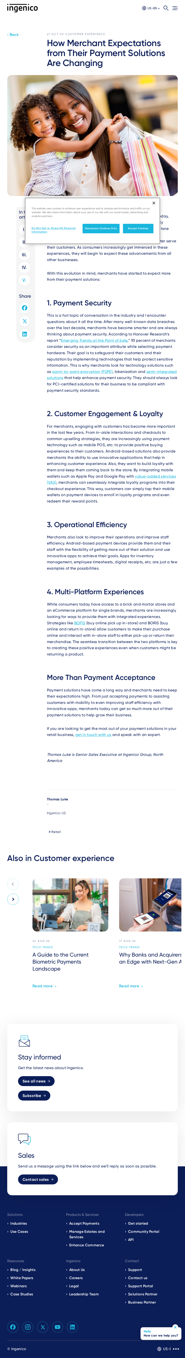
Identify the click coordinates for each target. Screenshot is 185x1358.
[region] (92, 221)
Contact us (137, 1278)
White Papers (21, 1278)
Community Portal (143, 1231)
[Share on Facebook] (24, 308)
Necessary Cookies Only (101, 228)
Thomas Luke (57, 799)
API (131, 1240)
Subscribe (32, 1095)
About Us (77, 1270)
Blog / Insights (22, 1270)
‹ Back (13, 34)
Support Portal (140, 1286)
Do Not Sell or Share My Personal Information (54, 230)
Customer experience (85, 34)
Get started (138, 1223)
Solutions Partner (142, 1294)
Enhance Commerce (86, 1245)
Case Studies (21, 1294)
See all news (34, 1081)
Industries (18, 1223)
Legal (74, 1286)
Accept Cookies (138, 228)
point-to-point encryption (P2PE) (82, 371)
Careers (76, 1278)
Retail (56, 832)
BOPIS (80, 623)
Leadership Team (84, 1294)
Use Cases (19, 1231)
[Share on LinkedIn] (24, 334)
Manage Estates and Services (87, 1234)
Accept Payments (84, 1223)
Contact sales (36, 1179)
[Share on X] (24, 321)
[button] (151, 8)
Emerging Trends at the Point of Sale (94, 340)
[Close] (154, 203)
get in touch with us (93, 734)
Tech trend (42, 947)
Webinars (18, 1286)
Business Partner (142, 1302)
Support (135, 1270)
